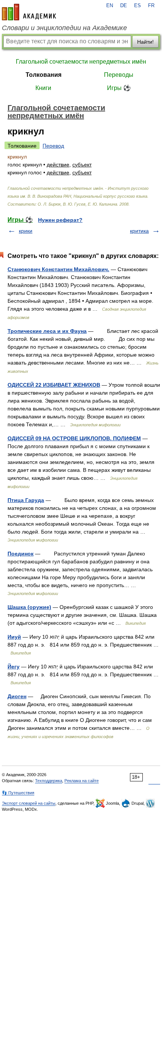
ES (137, 5)
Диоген (17, 696)
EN (109, 5)
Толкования (43, 75)
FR (151, 5)
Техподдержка (48, 780)
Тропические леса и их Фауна (47, 331)
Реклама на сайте (81, 780)
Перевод (53, 146)
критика (139, 231)
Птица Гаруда (26, 500)
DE (123, 5)
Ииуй (14, 637)
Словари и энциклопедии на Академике (64, 28)
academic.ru (29, 12)
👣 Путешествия (18, 792)
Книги (43, 88)
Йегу (14, 667)
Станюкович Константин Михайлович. (58, 269)
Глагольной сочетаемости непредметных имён (81, 61)
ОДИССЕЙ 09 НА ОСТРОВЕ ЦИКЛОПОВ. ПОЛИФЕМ (74, 438)
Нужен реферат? (60, 220)
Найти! (145, 42)
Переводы (118, 75)
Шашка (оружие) (29, 607)
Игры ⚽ (119, 88)
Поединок (21, 554)
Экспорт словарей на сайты (28, 803)
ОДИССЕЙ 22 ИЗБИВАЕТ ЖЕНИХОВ (54, 385)
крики (25, 231)
